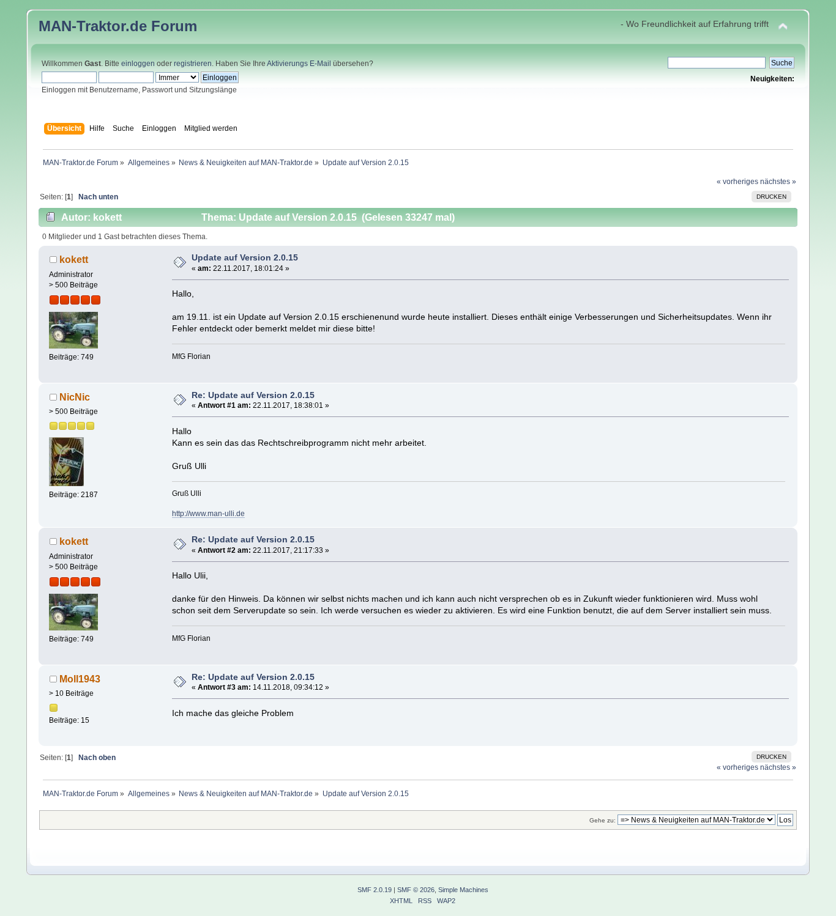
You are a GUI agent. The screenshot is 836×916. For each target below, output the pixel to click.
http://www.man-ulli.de (208, 513)
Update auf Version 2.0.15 (245, 257)
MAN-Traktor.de (93, 26)
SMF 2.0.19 (374, 889)
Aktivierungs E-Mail (299, 63)
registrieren (193, 63)
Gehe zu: (602, 820)
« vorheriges (737, 181)
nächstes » (778, 181)
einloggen (138, 63)
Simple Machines (463, 889)
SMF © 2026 (416, 889)
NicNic (74, 396)
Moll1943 (79, 678)
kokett (73, 259)
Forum (174, 26)
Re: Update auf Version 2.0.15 (253, 395)
